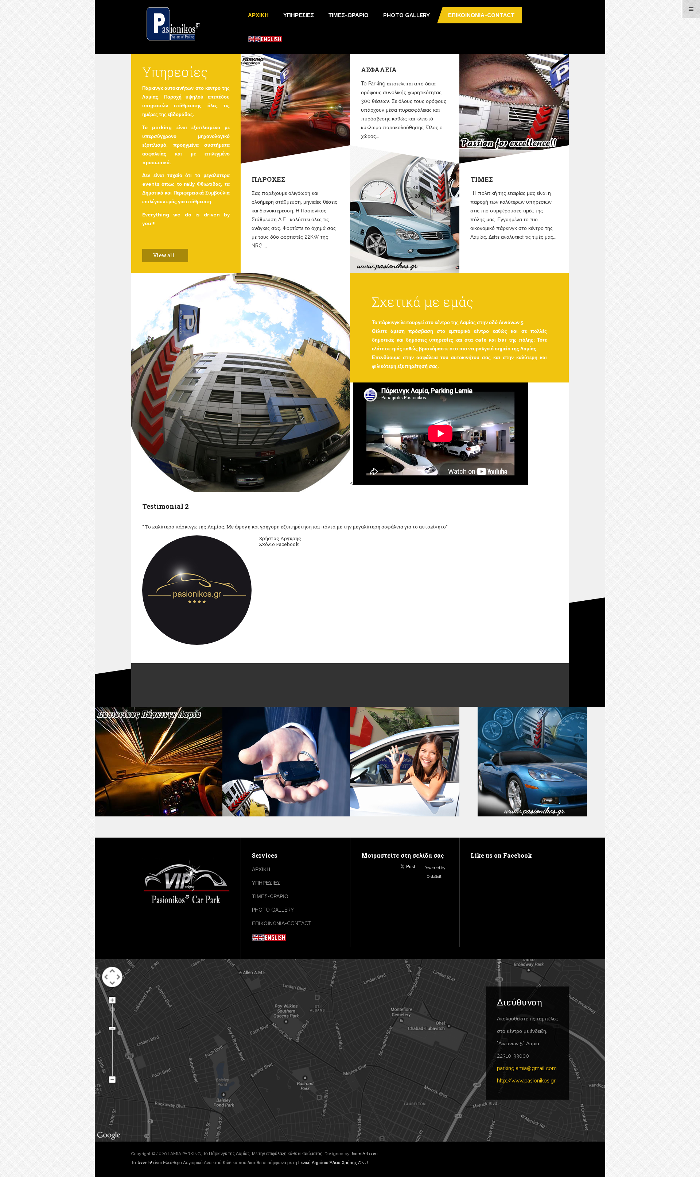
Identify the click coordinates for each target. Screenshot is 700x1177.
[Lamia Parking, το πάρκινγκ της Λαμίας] (173, 24)
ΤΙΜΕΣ (481, 179)
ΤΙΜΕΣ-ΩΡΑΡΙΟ (348, 15)
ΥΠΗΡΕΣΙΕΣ (298, 15)
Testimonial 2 (165, 506)
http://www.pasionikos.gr (526, 1081)
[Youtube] (6, 87)
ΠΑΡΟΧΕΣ (268, 179)
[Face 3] (198, 593)
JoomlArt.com (364, 1153)
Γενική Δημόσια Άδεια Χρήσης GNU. (333, 1162)
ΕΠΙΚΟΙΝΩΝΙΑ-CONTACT (481, 15)
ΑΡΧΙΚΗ (258, 15)
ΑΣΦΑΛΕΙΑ (379, 69)
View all (164, 255)
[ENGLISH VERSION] (265, 38)
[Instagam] (6, 73)
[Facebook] (6, 59)
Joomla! (144, 1162)
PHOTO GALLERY (406, 15)
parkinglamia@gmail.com (527, 1068)
